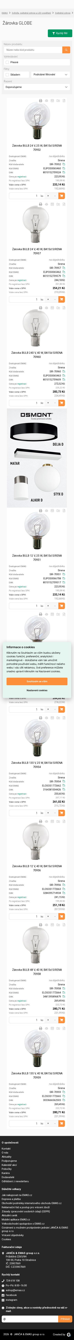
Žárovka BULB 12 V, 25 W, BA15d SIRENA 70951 (37, 557)
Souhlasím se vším (37, 681)
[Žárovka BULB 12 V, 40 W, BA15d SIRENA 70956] (37, 841)
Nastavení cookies (37, 690)
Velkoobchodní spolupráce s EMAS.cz (23, 1223)
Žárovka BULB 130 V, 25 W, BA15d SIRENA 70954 (36, 765)
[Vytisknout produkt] (41, 101)
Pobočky (7, 1169)
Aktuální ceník (9, 1215)
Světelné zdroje (62, 13)
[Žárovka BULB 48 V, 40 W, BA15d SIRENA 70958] (37, 945)
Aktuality (6, 1156)
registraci (21, 177)
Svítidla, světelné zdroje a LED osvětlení (31, 13)
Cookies (6, 1239)
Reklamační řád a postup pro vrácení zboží (26, 1207)
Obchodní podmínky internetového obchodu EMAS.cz (32, 1203)
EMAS (5, 13)
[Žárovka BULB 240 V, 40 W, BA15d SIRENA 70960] (37, 328)
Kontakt (6, 1148)
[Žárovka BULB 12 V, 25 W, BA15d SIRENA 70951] (37, 531)
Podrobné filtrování (44, 74)
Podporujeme (9, 1160)
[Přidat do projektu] (58, 101)
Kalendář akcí (9, 1165)
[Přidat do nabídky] (64, 101)
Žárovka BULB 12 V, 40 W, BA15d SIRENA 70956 (37, 868)
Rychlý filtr (62, 33)
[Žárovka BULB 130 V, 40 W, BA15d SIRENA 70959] (37, 1048)
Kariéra (6, 1173)
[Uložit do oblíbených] (52, 101)
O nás (5, 1152)
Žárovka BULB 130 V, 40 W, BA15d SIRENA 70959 (36, 1075)
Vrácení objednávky (13, 1235)
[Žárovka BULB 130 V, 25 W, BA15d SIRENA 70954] (37, 738)
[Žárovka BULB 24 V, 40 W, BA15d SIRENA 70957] (37, 224)
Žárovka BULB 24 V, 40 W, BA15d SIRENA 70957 (37, 251)
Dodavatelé (8, 1177)
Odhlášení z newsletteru (15, 1181)
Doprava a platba (11, 1199)
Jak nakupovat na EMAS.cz (17, 1195)
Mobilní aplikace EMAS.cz (16, 1219)
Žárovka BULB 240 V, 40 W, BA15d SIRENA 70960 (36, 355)
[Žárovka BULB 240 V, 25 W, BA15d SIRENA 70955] (37, 634)
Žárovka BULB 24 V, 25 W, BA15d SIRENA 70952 (37, 147)
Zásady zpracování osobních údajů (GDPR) (26, 1211)
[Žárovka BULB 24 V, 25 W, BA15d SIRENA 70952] (37, 120)
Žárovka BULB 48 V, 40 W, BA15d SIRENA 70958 (37, 972)
